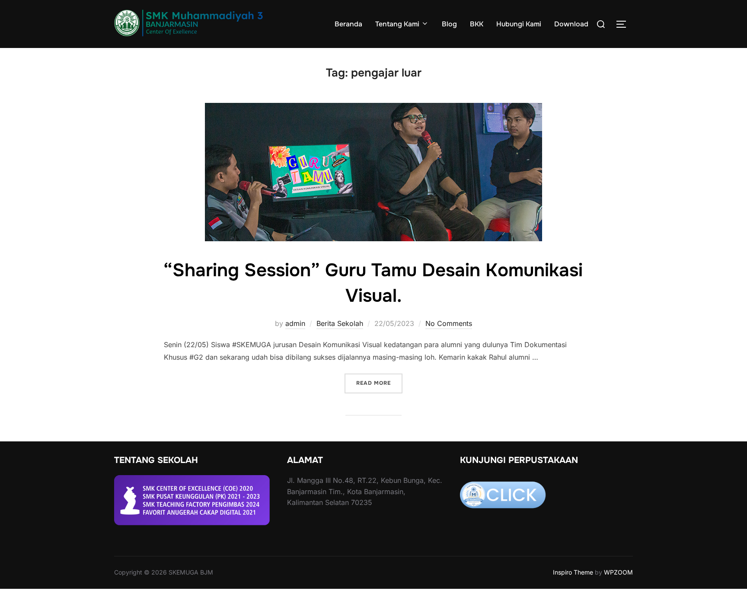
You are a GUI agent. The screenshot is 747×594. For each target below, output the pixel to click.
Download (571, 24)
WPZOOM (618, 572)
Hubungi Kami (518, 24)
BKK (476, 24)
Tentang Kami (397, 24)
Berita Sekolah (339, 323)
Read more (379, 383)
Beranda (348, 24)
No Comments (448, 323)
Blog (449, 24)
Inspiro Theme (573, 572)
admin (295, 323)
